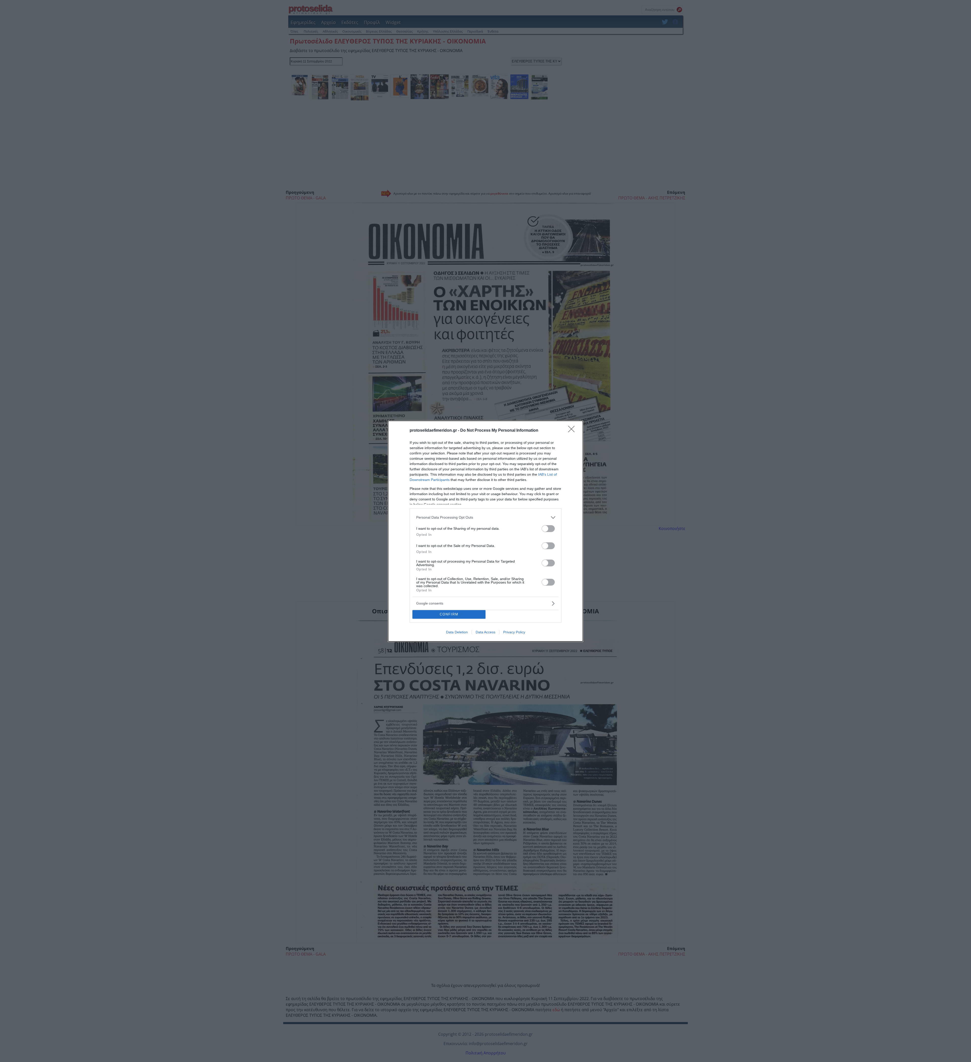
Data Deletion (457, 632)
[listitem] (485, 517)
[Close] (573, 430)
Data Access (485, 632)
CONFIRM (449, 614)
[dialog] (485, 531)
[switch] (548, 528)
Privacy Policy (514, 632)
